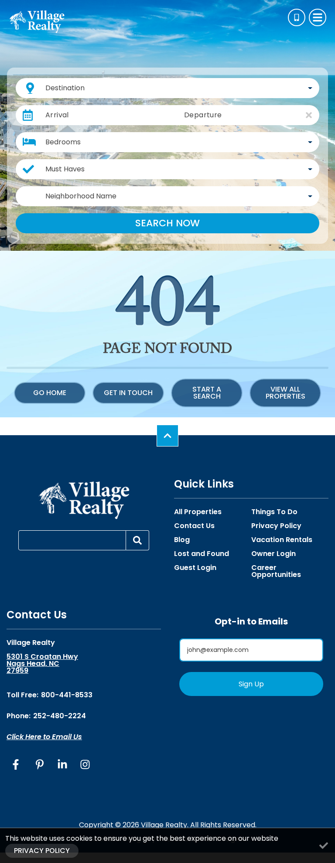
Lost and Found (201, 553)
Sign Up (251, 684)
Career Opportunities (276, 571)
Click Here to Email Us (44, 737)
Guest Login (195, 567)
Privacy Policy (276, 525)
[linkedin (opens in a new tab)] (62, 764)
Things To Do (274, 511)
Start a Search (206, 392)
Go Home (49, 393)
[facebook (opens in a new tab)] (17, 764)
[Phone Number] (296, 17)
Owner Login (273, 553)
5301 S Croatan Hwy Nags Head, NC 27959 (42, 663)
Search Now (167, 223)
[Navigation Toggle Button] (317, 17)
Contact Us (194, 525)
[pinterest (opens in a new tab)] (39, 764)
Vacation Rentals (281, 539)
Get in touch (128, 393)
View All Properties (285, 392)
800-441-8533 (66, 695)
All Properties (198, 511)
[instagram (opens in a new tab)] (85, 764)
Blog (182, 539)
